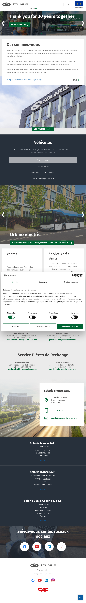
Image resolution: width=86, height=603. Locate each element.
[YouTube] (40, 581)
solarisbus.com (69, 340)
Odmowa (15, 326)
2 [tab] (44, 34)
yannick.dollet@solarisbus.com (62, 369)
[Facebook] (32, 580)
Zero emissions (43, 160)
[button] (68, 4)
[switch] (32, 317)
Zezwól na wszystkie (70, 326)
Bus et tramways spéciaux (43, 178)
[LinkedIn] (46, 580)
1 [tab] (41, 34)
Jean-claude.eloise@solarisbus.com (22, 340)
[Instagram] (53, 581)
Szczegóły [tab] (43, 282)
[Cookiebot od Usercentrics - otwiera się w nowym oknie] (73, 275)
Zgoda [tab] (14, 282)
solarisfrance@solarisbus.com (64, 418)
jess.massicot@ (56, 340)
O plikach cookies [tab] (71, 282)
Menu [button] (32, 8)
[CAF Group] (43, 589)
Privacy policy (43, 570)
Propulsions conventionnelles (43, 172)
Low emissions (43, 166)
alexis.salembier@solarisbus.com (22, 369)
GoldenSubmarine (46, 575)
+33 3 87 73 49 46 (57, 410)
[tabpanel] (43, 23)
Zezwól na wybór (43, 326)
